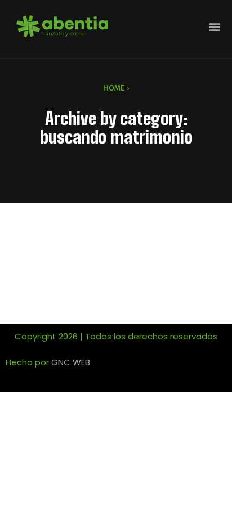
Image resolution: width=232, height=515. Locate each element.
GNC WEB (70, 362)
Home (113, 88)
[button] (214, 26)
